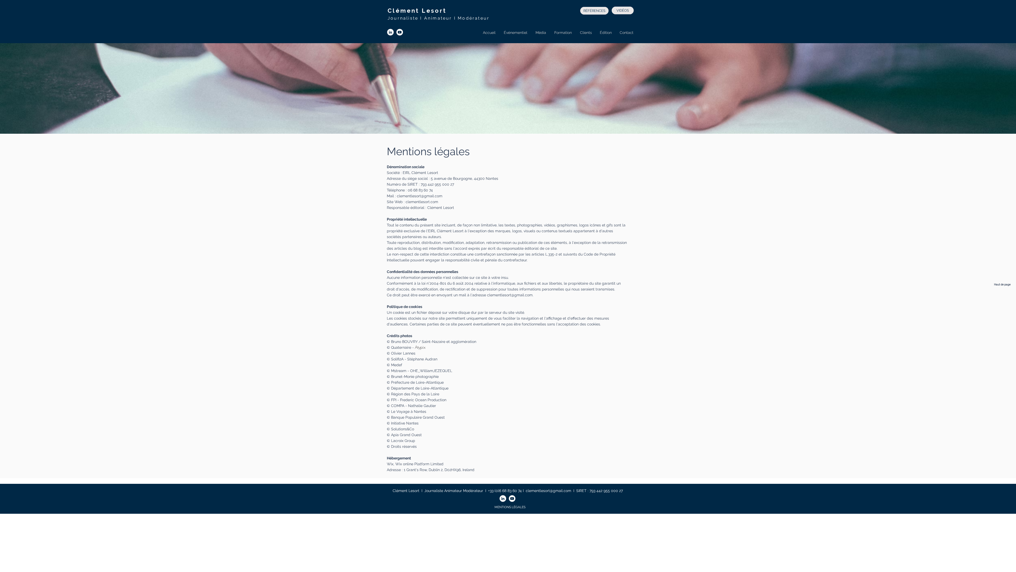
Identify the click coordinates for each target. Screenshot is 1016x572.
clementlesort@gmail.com (419, 196)
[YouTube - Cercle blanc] (399, 32)
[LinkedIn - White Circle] (390, 32)
